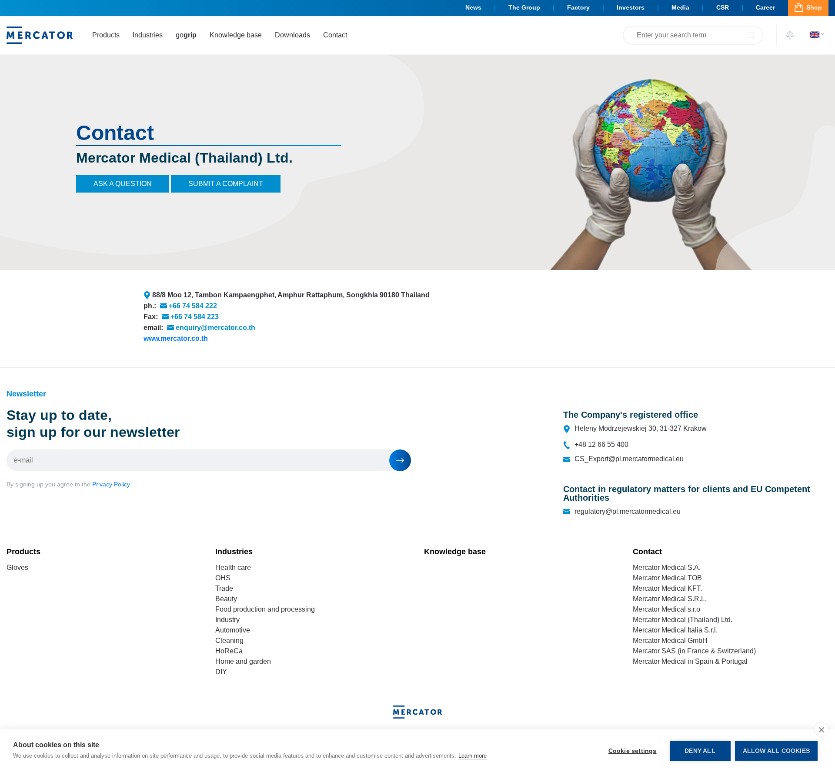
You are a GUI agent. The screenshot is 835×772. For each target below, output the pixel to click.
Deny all (700, 751)
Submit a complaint (225, 183)
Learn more (472, 755)
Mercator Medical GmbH (670, 640)
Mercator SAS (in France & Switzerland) (694, 651)
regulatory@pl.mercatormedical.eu (627, 511)
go (186, 35)
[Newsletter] (400, 460)
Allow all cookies (776, 751)
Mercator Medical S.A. (667, 567)
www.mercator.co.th (176, 338)
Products (106, 35)
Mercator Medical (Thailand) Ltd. (682, 619)
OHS (222, 578)
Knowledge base (236, 35)
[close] (821, 729)
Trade (224, 588)
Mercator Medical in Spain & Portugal (690, 661)
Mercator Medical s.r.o (666, 609)
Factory (578, 7)
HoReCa (229, 651)
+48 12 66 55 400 (601, 444)
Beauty (226, 598)
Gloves (17, 567)
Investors (631, 7)
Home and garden (243, 661)
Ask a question (123, 183)
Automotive (232, 630)
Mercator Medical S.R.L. (670, 598)
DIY (221, 672)
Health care (233, 567)
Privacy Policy (111, 484)
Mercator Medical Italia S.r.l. (675, 630)
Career (765, 7)
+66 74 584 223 (194, 316)
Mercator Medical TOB (667, 578)
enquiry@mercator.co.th (215, 327)
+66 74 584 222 (193, 305)
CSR (722, 7)
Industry (227, 619)
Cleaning (229, 640)
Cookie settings (632, 751)
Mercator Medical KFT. (667, 588)
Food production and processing (265, 609)
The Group (524, 7)
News (473, 7)
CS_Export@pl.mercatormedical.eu (629, 459)
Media (680, 7)
